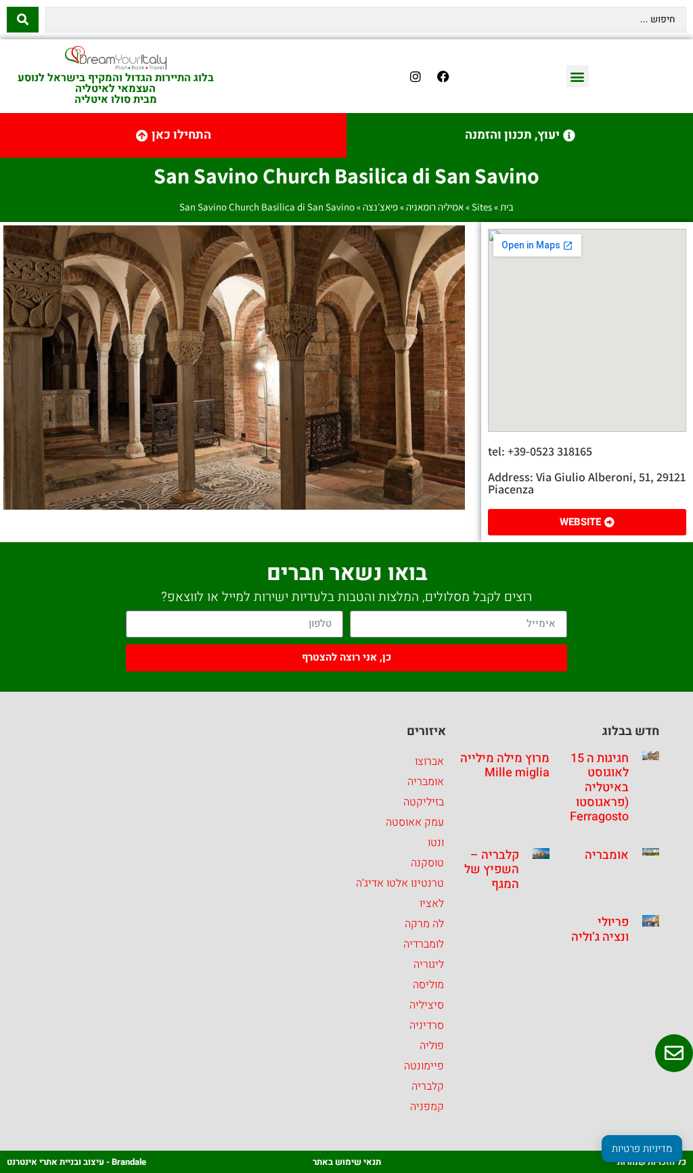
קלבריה (427, 1086)
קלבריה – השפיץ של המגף (491, 869)
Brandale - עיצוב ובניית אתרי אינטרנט (76, 1161)
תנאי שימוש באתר (347, 1161)
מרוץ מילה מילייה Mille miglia (505, 765)
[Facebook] (443, 76)
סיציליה (426, 1005)
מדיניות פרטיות (642, 1148)
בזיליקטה (423, 802)
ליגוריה (428, 964)
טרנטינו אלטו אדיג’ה (400, 883)
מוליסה (428, 985)
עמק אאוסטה (415, 822)
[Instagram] (415, 76)
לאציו (432, 903)
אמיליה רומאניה (435, 206)
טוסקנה (427, 863)
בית (507, 206)
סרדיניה (426, 1025)
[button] (577, 76)
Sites (482, 206)
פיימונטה (424, 1066)
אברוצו (429, 761)
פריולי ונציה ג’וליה (600, 929)
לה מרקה (424, 924)
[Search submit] (23, 19)
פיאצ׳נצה (380, 206)
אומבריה (607, 855)
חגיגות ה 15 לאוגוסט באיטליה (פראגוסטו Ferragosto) (597, 787)
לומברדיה (423, 944)
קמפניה (427, 1107)
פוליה (432, 1046)
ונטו (436, 843)
